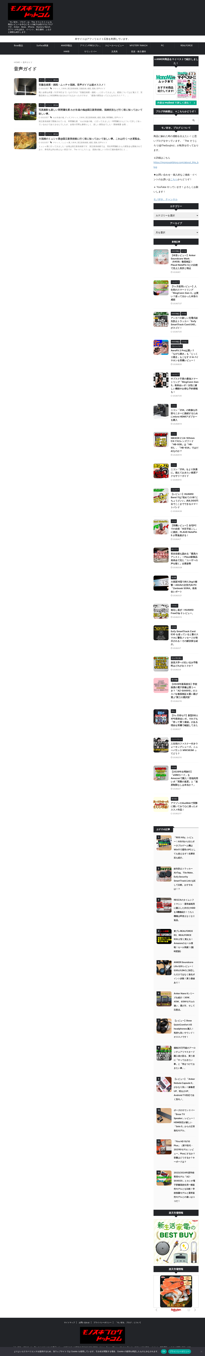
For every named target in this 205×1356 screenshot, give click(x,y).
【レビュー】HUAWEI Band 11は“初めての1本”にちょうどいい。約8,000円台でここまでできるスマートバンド (184, 501)
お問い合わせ (84, 1322)
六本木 (64, 88)
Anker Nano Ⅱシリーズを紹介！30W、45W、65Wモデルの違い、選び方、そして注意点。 (184, 1001)
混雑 (93, 88)
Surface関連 (42, 45)
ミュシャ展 (65, 142)
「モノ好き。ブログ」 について (128, 1322)
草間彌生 (109, 117)
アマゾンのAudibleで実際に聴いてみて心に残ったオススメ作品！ (184, 806)
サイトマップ (69, 1322)
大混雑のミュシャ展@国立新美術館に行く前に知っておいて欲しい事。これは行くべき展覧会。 (90, 138)
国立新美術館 (73, 88)
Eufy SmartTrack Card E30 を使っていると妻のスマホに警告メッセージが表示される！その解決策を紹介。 (184, 638)
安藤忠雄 (82, 88)
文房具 (114, 51)
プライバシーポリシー (102, 1322)
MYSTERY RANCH (138, 45)
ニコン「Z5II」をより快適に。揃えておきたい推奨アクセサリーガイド (184, 472)
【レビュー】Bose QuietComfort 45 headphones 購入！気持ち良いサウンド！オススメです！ (184, 1028)
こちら (174, 179)
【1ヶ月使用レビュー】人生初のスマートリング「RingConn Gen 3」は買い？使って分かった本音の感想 (184, 293)
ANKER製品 (66, 45)
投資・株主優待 (138, 51)
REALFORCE (187, 45)
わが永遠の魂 (58, 117)
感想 (89, 88)
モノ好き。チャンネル (166, 199)
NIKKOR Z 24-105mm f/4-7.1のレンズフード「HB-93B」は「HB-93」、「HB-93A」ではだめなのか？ (184, 444)
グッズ (67, 117)
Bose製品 (18, 45)
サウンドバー (90, 51)
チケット (56, 88)
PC (162, 45)
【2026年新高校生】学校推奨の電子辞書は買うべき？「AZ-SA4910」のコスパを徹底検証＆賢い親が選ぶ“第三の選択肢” (184, 691)
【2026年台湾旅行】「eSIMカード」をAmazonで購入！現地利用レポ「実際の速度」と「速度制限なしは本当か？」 (184, 778)
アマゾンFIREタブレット (91, 45)
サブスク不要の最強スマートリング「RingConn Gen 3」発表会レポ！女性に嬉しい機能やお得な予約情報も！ (185, 385)
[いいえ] (201, 1351)
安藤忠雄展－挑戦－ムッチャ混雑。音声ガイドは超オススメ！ (72, 84)
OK (163, 1351)
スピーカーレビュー (114, 45)
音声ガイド (100, 88)
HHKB (66, 51)
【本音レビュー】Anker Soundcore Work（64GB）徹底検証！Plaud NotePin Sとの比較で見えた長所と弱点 (184, 262)
